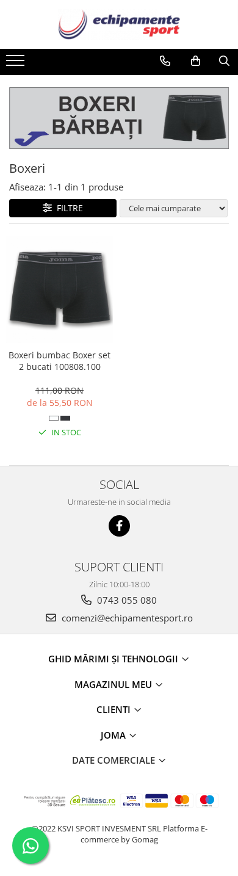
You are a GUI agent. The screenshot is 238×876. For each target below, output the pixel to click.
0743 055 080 (126, 600)
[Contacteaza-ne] (165, 61)
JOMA (114, 735)
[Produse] (16, 64)
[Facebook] (119, 526)
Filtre (67, 208)
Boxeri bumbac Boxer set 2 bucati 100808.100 (59, 360)
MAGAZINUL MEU (114, 684)
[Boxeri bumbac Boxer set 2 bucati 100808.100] (59, 289)
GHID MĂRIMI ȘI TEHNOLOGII (114, 659)
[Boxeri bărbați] (119, 118)
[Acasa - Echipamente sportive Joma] (119, 24)
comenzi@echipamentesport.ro (126, 618)
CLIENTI (114, 709)
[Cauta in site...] (224, 61)
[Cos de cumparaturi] (195, 61)
